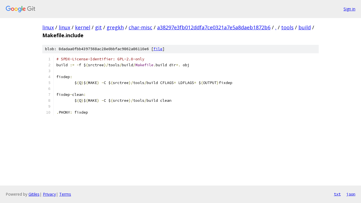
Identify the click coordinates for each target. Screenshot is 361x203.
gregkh (115, 27)
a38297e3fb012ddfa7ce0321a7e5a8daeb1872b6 (213, 27)
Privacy (49, 194)
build (304, 27)
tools (287, 27)
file (157, 49)
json (350, 194)
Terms (65, 194)
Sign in (349, 9)
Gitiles (33, 194)
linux (48, 27)
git (98, 27)
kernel (82, 27)
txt (337, 194)
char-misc (140, 27)
